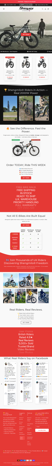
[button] (42, 9)
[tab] (24, 49)
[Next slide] (50, 384)
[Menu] (3, 9)
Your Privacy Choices (29, 443)
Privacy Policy (21, 423)
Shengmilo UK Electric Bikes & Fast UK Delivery (16, 462)
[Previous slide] (2, 384)
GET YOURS (26, 34)
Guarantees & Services (30, 438)
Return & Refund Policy (29, 419)
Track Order (21, 438)
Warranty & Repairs (29, 433)
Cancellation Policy (30, 424)
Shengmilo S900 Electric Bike (42, 72)
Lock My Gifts (42, 430)
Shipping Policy (29, 429)
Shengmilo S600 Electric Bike (10, 72)
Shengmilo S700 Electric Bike (26, 72)
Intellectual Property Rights (21, 428)
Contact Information (22, 433)
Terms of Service (21, 418)
